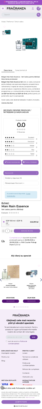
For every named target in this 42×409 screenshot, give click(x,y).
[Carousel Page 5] (21, 306)
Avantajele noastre (8, 353)
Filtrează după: (10, 183)
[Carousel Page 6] (23, 306)
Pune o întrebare (31, 162)
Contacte (25, 373)
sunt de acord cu (17, 342)
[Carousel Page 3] (18, 306)
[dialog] (21, 397)
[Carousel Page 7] (25, 306)
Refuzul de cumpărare (30, 369)
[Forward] (39, 280)
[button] (21, 406)
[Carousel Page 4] (20, 306)
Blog (3, 361)
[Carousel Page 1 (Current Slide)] (14, 306)
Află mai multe (30, 397)
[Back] (2, 280)
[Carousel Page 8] (27, 306)
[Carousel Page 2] (16, 306)
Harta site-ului (27, 377)
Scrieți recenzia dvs (13, 162)
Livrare (24, 353)
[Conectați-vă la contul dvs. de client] (32, 8)
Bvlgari (5, 203)
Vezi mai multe (10, 301)
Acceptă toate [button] (21, 402)
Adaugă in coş (27, 231)
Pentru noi (5, 357)
